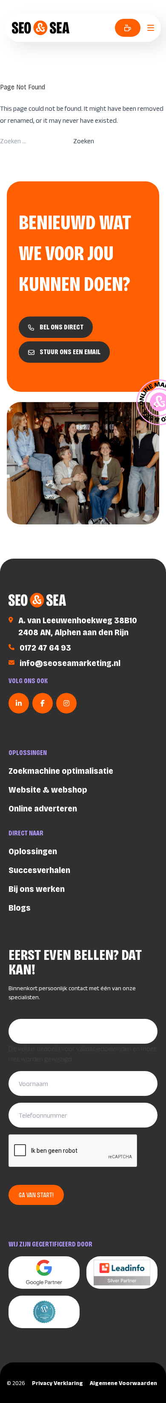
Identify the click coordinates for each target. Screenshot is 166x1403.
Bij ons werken (37, 889)
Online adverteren (43, 808)
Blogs (20, 908)
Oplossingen (33, 851)
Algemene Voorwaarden (123, 1383)
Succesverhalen (39, 870)
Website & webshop (48, 789)
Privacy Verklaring (57, 1383)
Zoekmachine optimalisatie (61, 771)
